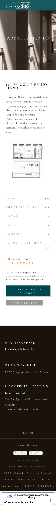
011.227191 (11, 405)
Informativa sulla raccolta (18, 502)
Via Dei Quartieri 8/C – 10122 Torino (27, 399)
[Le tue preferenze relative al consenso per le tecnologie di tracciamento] (51, 501)
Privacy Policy (20, 453)
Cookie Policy (35, 453)
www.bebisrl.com (28, 445)
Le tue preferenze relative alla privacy (31, 496)
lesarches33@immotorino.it (22, 409)
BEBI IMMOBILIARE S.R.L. (28, 467)
